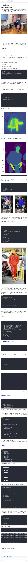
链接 (8, 43)
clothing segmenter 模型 (19, 45)
